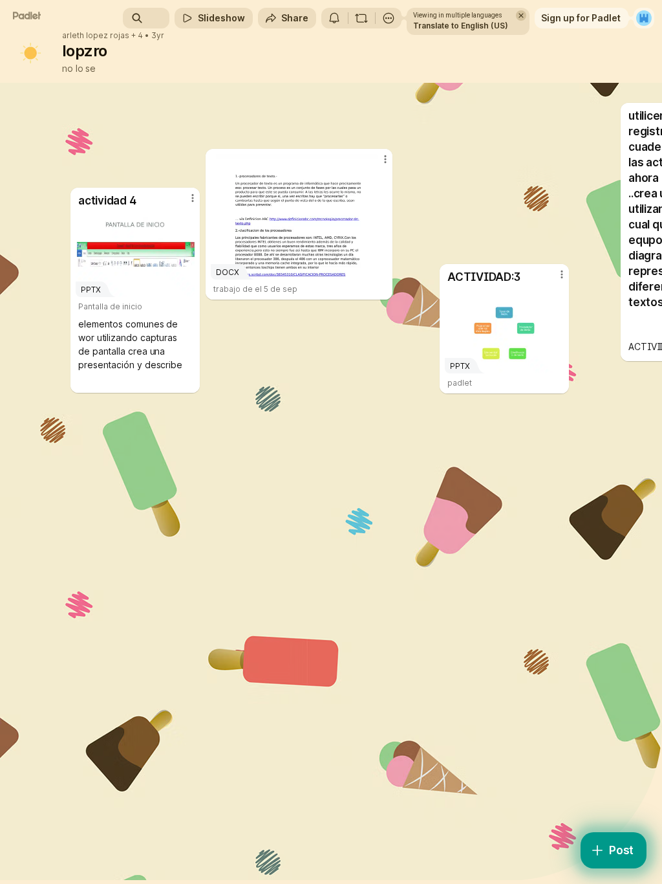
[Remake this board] (361, 18)
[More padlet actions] (388, 18)
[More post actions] (184, 203)
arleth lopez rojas (95, 35)
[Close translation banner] (521, 15)
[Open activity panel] (334, 18)
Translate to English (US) (460, 25)
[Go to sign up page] (644, 18)
